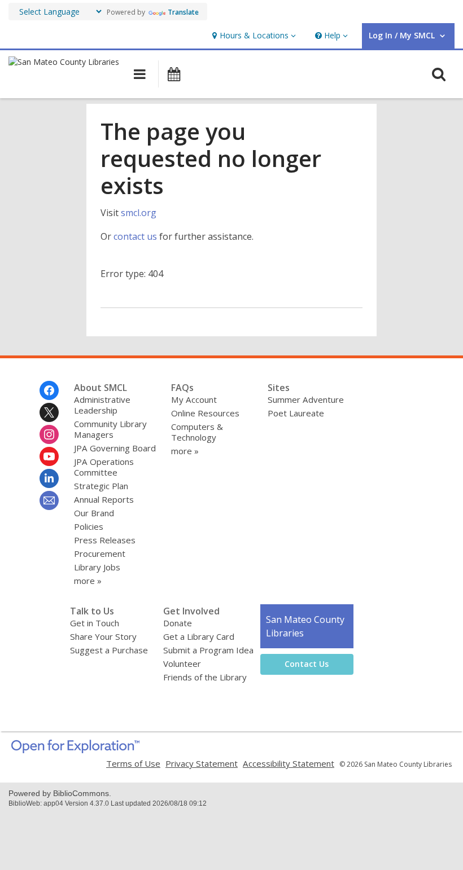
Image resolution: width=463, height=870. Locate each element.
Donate (177, 623)
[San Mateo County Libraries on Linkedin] (49, 478)
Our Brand (94, 513)
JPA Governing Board (115, 448)
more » (88, 580)
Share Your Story (103, 636)
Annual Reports (104, 499)
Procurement (99, 553)
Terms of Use (133, 763)
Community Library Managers (110, 429)
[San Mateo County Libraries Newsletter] (49, 500)
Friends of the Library (205, 677)
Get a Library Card (198, 636)
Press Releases (105, 540)
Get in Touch (94, 623)
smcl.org (138, 212)
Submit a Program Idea (208, 650)
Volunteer (182, 663)
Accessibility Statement (288, 763)
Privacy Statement (201, 763)
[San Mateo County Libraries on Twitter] (49, 412)
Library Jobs (97, 567)
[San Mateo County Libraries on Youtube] (49, 456)
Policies (88, 526)
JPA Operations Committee (104, 467)
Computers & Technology (197, 432)
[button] (252, 36)
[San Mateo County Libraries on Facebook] (49, 390)
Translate (183, 12)
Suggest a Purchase (109, 650)
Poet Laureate (296, 413)
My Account (194, 399)
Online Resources (205, 413)
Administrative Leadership (102, 405)
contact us (135, 236)
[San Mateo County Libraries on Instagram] (49, 434)
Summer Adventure (306, 399)
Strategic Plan (101, 485)
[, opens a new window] (75, 749)
